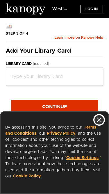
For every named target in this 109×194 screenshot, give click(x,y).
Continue (54, 106)
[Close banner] (99, 119)
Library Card (27, 63)
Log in (91, 9)
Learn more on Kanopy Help (79, 37)
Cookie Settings (82, 158)
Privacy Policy (61, 133)
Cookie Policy (27, 176)
